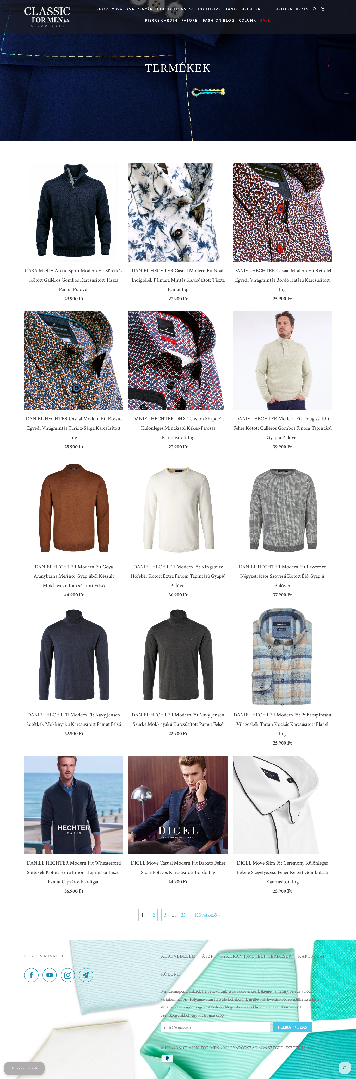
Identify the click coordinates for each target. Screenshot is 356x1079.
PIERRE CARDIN (161, 20)
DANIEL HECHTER (243, 9)
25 (183, 915)
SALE (265, 20)
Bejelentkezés (292, 9)
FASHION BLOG (219, 20)
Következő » (207, 915)
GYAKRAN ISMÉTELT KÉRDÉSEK (256, 956)
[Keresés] (315, 9)
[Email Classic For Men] (87, 975)
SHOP (102, 9)
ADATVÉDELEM (178, 956)
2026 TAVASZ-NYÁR (132, 9)
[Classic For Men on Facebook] (32, 975)
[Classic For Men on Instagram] (69, 975)
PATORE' (190, 20)
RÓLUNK (247, 20)
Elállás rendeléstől (24, 1068)
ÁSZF (207, 956)
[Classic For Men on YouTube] (51, 975)
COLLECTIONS (173, 9)
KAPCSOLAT (311, 956)
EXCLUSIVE (209, 9)
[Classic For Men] (51, 17)
